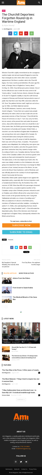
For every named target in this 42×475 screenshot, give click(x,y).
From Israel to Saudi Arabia (23, 288)
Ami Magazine (8, 29)
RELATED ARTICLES (10, 273)
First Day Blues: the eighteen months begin (31, 263)
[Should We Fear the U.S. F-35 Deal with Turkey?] (6, 349)
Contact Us (24, 469)
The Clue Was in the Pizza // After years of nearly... (21, 370)
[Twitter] (21, 462)
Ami (4, 10)
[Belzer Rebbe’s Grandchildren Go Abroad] (21, 333)
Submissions (8, 469)
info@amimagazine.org (23, 448)
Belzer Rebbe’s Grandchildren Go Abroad (19, 339)
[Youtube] (26, 462)
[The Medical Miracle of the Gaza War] (7, 299)
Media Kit (16, 469)
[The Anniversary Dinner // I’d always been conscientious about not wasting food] (6, 358)
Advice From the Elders (21, 278)
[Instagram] (16, 462)
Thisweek (10, 239)
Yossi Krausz (7, 342)
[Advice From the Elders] (7, 280)
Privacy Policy (33, 469)
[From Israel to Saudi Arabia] (7, 290)
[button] (39, 2)
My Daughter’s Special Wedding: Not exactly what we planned (10, 265)
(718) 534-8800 (25, 446)
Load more (20, 399)
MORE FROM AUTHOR (26, 273)
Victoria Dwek (6, 395)
